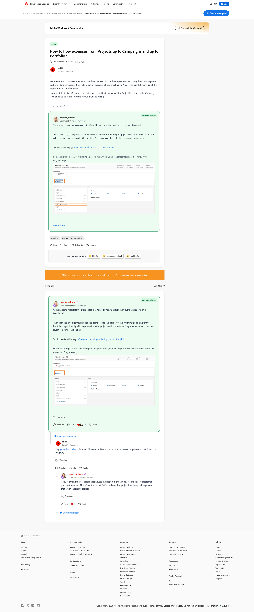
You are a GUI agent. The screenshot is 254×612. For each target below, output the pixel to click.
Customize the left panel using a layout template (94, 147)
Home (25, 13)
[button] (216, 13)
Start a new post (124, 275)
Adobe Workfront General (73, 13)
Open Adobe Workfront (191, 28)
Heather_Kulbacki (67, 117)
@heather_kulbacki (69, 449)
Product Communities (38, 13)
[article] (104, 364)
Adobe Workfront (55, 13)
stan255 (60, 68)
